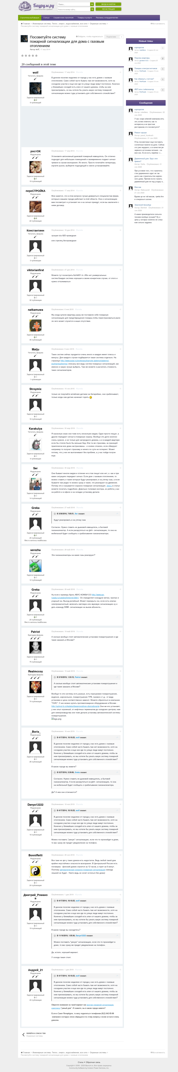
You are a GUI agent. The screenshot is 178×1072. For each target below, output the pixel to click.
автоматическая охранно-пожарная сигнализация (82, 869)
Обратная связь (93, 1062)
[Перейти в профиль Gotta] (131, 160)
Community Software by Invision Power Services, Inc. (89, 1068)
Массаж (137, 187)
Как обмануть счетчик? (144, 78)
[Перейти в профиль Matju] (35, 365)
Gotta (143, 164)
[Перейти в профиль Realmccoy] (35, 687)
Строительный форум (29, 17)
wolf (37, 49)
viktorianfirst (35, 270)
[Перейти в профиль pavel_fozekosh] (131, 134)
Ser (35, 468)
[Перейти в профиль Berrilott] (131, 206)
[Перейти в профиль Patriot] (35, 647)
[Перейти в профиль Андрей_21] (35, 985)
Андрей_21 (35, 970)
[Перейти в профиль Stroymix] (35, 404)
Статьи (46, 17)
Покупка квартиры (142, 58)
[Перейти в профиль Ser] (35, 484)
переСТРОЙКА (35, 191)
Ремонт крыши (140, 132)
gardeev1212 (143, 60)
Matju (35, 349)
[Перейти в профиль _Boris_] (35, 747)
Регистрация (108, 9)
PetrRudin (142, 71)
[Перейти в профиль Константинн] (35, 246)
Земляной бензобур (142, 204)
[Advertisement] (72, 127)
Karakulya (35, 428)
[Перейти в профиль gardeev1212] (131, 59)
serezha (35, 550)
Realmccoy (35, 671)
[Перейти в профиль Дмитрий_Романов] (35, 914)
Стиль (81, 1062)
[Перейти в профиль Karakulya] (35, 444)
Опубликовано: (62, 72)
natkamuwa (35, 310)
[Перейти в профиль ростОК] (35, 167)
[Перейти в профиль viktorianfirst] (35, 286)
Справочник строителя (63, 17)
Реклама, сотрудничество (107, 17)
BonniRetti (36, 855)
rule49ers (142, 50)
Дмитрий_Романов (36, 896)
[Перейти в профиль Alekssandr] (131, 188)
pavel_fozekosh (147, 135)
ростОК (35, 151)
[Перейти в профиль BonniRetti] (35, 871)
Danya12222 (35, 804)
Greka (35, 508)
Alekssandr (145, 190)
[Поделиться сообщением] (120, 72)
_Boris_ (35, 731)
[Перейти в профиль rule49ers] (131, 49)
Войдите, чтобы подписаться (90, 36)
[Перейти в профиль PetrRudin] (131, 70)
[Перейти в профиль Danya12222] (35, 820)
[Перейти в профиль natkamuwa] (35, 325)
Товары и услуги (85, 17)
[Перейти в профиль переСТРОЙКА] (35, 206)
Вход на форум (108, 4)
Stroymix (35, 389)
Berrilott (144, 207)
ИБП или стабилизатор (144, 89)
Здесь (109, 485)
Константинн (35, 230)
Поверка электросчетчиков (145, 68)
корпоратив (139, 47)
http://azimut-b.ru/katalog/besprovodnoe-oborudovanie (75, 706)
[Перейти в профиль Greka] (35, 523)
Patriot (35, 632)
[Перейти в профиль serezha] (35, 566)
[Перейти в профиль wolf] (24, 38)
